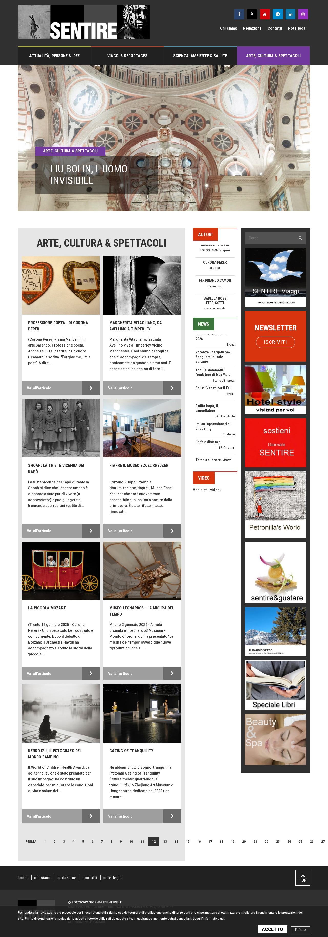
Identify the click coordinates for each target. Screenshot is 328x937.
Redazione (252, 28)
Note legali (298, 28)
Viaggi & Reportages (127, 55)
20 (244, 841)
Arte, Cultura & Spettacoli (273, 55)
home (23, 877)
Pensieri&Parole (214, 273)
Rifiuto (300, 930)
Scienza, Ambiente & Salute (200, 55)
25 (300, 841)
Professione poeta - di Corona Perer (58, 325)
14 (176, 841)
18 (221, 841)
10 (131, 841)
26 (311, 841)
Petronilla (215, 298)
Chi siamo (228, 28)
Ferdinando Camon (215, 244)
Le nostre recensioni (221, 451)
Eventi (231, 433)
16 (199, 841)
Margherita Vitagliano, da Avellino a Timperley (135, 325)
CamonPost (215, 250)
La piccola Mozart (47, 608)
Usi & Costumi (225, 411)
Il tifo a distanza (208, 405)
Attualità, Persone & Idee (54, 55)
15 (187, 841)
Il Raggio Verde (215, 286)
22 (266, 841)
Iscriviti (276, 342)
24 (289, 841)
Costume (229, 397)
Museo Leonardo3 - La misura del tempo (141, 611)
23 (278, 841)
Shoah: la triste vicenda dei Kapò (56, 468)
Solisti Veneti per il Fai (213, 351)
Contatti (275, 28)
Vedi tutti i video (206, 490)
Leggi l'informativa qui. (209, 918)
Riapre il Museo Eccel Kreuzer (138, 465)
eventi (231, 357)
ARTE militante (225, 379)
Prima (31, 841)
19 (232, 841)
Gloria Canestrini (215, 280)
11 (142, 841)
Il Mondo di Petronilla (215, 304)
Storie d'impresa (224, 343)
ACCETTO (272, 929)
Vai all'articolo (39, 388)
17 (210, 841)
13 (165, 841)
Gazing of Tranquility (131, 750)
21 (255, 841)
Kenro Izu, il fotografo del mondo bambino (55, 753)
